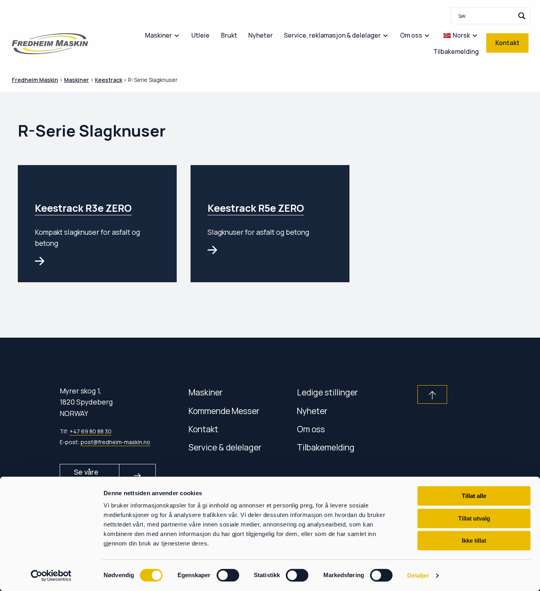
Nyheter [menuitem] (260, 35)
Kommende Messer (224, 410)
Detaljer (418, 575)
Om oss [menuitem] (411, 35)
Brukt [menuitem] (229, 35)
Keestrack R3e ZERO (83, 208)
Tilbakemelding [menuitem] (456, 51)
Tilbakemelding (326, 447)
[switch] (228, 575)
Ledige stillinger (327, 392)
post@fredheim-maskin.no (115, 442)
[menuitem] (490, 16)
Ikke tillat (474, 540)
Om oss (311, 429)
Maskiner (206, 392)
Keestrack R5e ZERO (256, 208)
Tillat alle (474, 495)
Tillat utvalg (474, 518)
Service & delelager (225, 447)
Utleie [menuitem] (200, 35)
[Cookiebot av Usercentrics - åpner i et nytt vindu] (51, 575)
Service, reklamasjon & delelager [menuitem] (332, 35)
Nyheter (312, 410)
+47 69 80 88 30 (90, 431)
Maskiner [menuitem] (158, 35)
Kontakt (203, 429)
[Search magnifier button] (521, 15)
